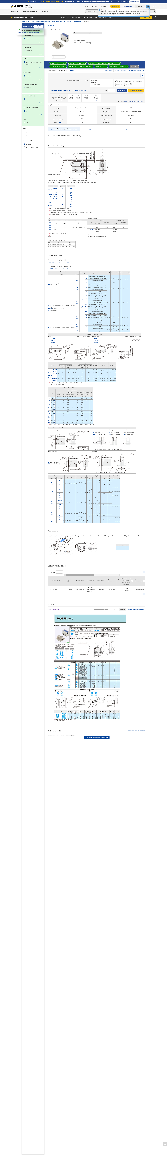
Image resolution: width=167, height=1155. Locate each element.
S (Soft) (27, 39)
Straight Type (29, 50)
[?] (60, 122)
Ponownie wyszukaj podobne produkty (97, 737)
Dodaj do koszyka (137, 90)
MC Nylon (28, 76)
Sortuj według (132, 581)
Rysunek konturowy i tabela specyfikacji (65, 129)
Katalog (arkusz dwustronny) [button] (136, 609)
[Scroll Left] (65, 575)
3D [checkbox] (26, 135)
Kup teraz (123, 90)
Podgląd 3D (108, 70)
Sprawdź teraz (86, 101)
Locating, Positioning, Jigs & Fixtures (61, 21)
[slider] (105, 609)
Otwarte (122, 609)
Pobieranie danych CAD (137, 70)
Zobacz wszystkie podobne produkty (135, 730)
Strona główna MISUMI (28, 21)
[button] (134, 1)
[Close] (148, 9)
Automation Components (43, 21)
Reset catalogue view (53, 609)
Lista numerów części (97, 129)
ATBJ (27, 123)
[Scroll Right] (119, 575)
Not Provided (29, 87)
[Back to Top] (165, 1144)
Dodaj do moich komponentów (61, 90)
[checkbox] (33, 39)
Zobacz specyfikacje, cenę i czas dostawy (28, 32)
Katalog (59, 57)
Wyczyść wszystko (39, 26)
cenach (141, 101)
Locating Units (77, 21)
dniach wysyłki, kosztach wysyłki (131, 101)
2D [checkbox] (26, 132)
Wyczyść (40, 42)
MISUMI (50, 25)
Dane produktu (121, 70)
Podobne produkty (80, 90)
